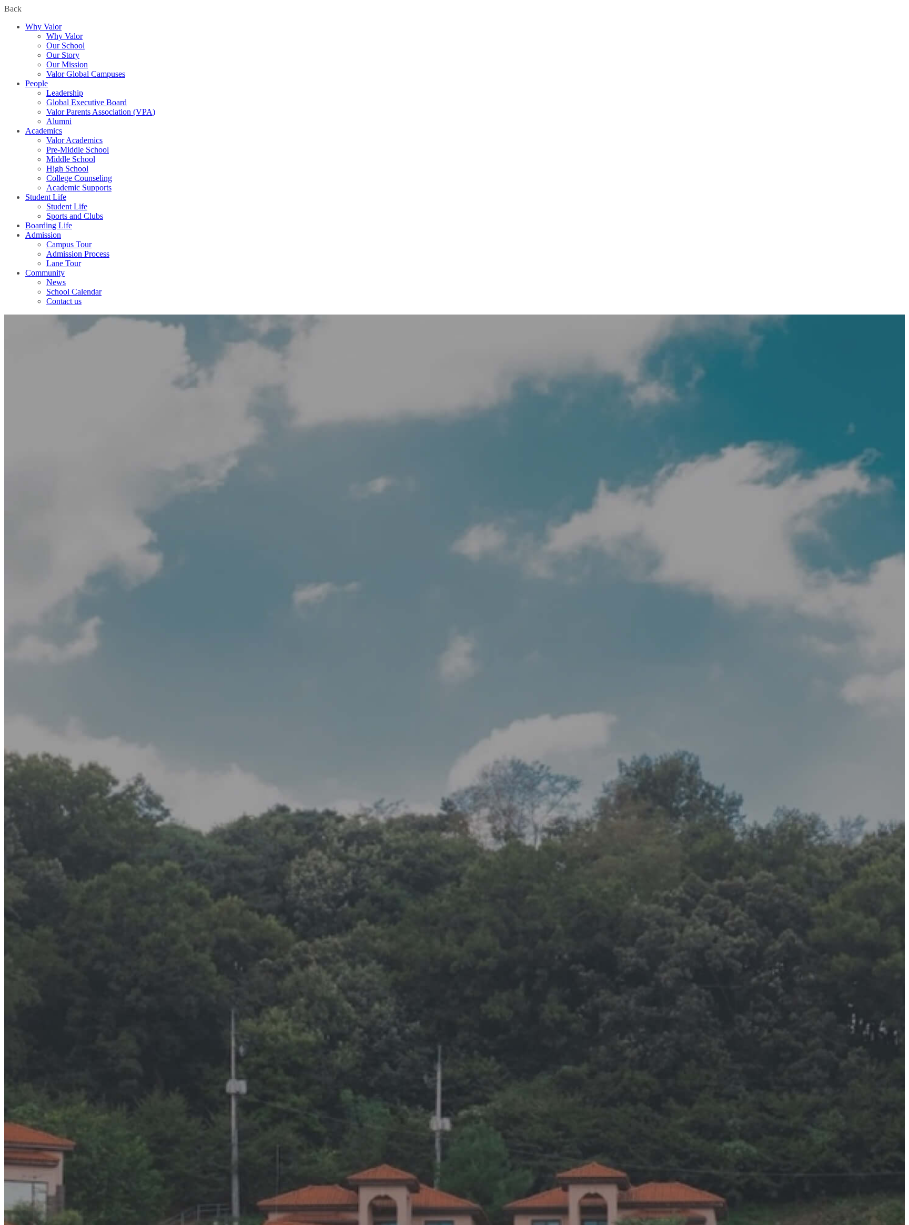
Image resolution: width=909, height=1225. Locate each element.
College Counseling (79, 178)
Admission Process (77, 253)
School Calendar (74, 291)
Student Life (45, 197)
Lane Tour (63, 263)
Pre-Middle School (77, 149)
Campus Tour (69, 244)
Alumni (59, 121)
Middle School (70, 159)
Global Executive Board (86, 102)
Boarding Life (48, 225)
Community (45, 272)
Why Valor (43, 26)
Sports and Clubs (74, 215)
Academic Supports (79, 187)
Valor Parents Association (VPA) (100, 111)
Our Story (62, 54)
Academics (43, 130)
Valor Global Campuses (85, 73)
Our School (65, 45)
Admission (43, 234)
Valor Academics (74, 140)
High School (67, 168)
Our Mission (67, 64)
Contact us (64, 301)
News (56, 282)
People (36, 83)
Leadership (64, 92)
